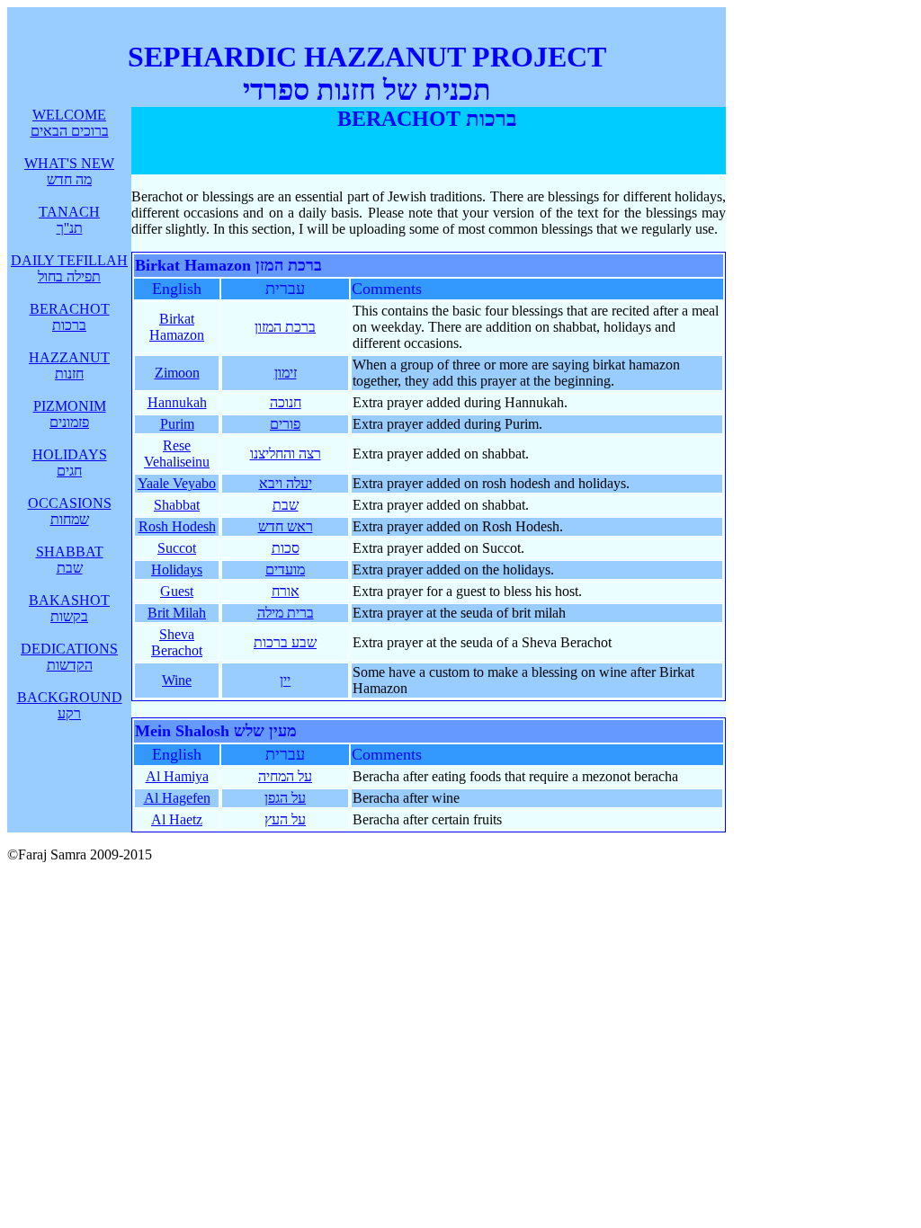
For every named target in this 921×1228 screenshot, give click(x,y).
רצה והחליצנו (285, 453)
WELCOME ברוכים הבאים (70, 122)
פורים (285, 424)
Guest (176, 591)
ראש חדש (285, 526)
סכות (286, 548)
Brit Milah (177, 612)
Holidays (176, 569)
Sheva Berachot (176, 642)
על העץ (285, 819)
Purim (177, 424)
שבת (286, 504)
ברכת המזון (285, 326)
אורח (286, 591)
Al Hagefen (177, 797)
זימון (285, 372)
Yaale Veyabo (177, 483)
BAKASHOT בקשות (69, 608)
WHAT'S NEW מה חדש (69, 171)
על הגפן (285, 797)
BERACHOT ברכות (70, 317)
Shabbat (177, 504)
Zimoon (177, 372)
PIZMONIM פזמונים (69, 414)
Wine (177, 680)
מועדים (285, 569)
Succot (176, 548)
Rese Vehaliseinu (177, 453)
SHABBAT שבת (69, 559)
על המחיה (285, 776)
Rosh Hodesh (177, 526)
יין (285, 680)
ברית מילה (285, 612)
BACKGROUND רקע (69, 705)
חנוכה (285, 402)
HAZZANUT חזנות (69, 365)
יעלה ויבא (285, 483)
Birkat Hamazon (176, 327)
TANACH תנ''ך (69, 220)
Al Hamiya (177, 776)
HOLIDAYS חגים (69, 462)
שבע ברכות (285, 642)
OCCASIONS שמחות (70, 511)
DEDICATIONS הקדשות (69, 656)
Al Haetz (176, 819)
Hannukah (177, 402)
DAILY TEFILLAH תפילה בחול (69, 268)
